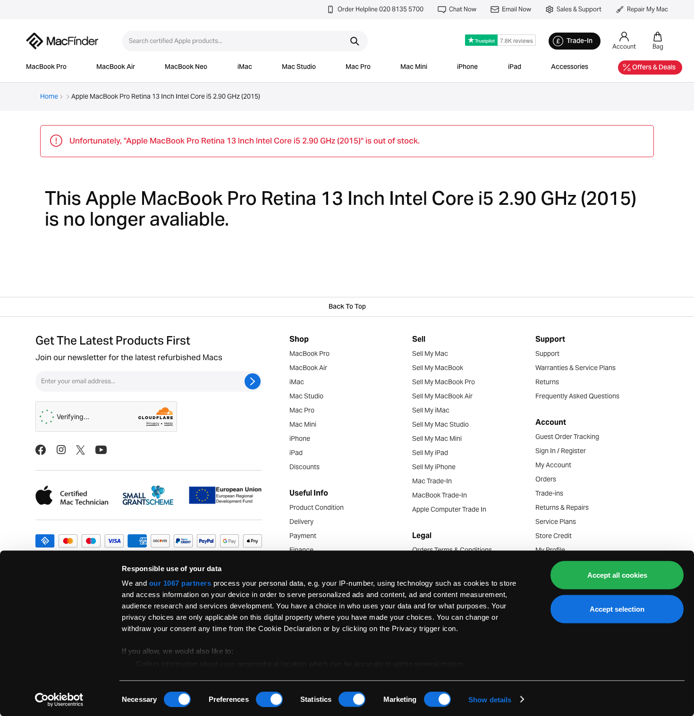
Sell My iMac (430, 410)
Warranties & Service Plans (575, 367)
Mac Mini (413, 67)
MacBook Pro (46, 67)
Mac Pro (358, 67)
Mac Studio (299, 67)
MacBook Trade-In (439, 495)
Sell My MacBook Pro (443, 382)
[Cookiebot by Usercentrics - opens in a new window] (59, 699)
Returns (547, 382)
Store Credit (553, 535)
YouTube (101, 450)
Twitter (80, 450)
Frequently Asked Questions (577, 396)
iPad (514, 67)
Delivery (301, 521)
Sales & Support (579, 9)
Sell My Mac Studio (440, 424)
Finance (301, 550)
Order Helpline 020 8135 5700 (380, 9)
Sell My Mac (430, 353)
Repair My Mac (647, 9)
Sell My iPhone (434, 467)
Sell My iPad (430, 452)
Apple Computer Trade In (449, 509)
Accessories (569, 67)
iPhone (467, 67)
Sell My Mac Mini (437, 438)
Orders (545, 479)
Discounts (304, 467)
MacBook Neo (186, 67)
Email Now (516, 9)
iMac (244, 67)
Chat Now (462, 9)
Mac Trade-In (432, 481)
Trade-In (579, 41)
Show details (489, 699)
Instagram (61, 450)
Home (49, 96)
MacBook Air (115, 67)
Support (547, 353)
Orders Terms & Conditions (452, 550)
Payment (302, 535)
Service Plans (555, 521)
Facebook (40, 450)
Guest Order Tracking (567, 436)
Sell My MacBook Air (442, 396)
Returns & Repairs (562, 507)
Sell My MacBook (437, 367)
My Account (553, 465)
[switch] (269, 699)
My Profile (550, 550)
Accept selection (617, 609)
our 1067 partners (180, 583)
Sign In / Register (560, 451)
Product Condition (316, 507)
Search (354, 41)
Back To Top (347, 307)
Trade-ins (549, 493)
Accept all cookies (617, 575)
